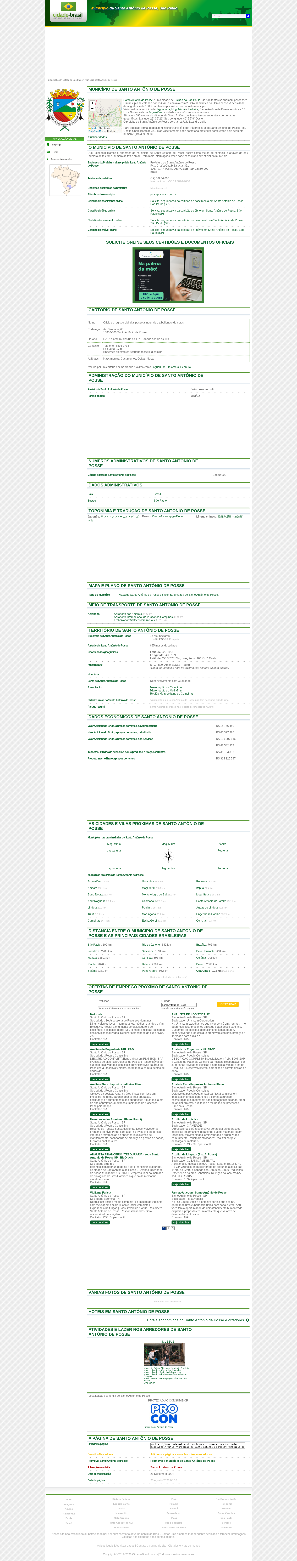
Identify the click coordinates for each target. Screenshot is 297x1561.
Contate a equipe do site (151, 1545)
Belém (146, 964)
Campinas (94, 920)
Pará (174, 1499)
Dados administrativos (115, 485)
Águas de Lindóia (207, 907)
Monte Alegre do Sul (154, 894)
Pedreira (193, 109)
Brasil (157, 494)
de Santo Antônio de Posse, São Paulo (134, 8)
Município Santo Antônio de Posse (101, 80)
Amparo (92, 888)
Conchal (201, 920)
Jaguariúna (163, 109)
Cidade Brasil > (55, 80)
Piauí (174, 1518)
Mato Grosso (121, 1518)
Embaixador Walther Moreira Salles (135, 620)
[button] (92, 103)
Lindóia (92, 907)
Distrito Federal (121, 1499)
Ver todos (149, 1383)
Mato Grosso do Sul (121, 1522)
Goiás (121, 1508)
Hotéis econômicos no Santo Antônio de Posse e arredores (196, 1320)
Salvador (147, 951)
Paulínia (147, 907)
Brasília (201, 944)
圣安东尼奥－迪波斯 (230, 516)
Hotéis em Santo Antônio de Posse (129, 1311)
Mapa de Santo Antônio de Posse (139, 594)
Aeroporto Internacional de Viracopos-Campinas (143, 617)
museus (168, 1341)
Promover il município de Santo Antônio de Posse (182, 1460)
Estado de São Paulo (73, 80)
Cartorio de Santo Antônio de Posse (132, 310)
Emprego (56, 145)
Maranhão (121, 1513)
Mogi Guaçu (203, 894)
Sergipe (226, 1522)
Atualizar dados (97, 137)
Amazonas (69, 1513)
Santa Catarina (226, 1513)
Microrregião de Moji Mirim (166, 690)
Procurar (228, 1004)
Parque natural (96, 706)
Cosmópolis (149, 901)
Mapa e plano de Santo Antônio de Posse (137, 585)
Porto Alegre (149, 970)
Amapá (69, 1508)
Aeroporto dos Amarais (128, 613)
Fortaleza (93, 951)
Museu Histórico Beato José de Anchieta (163, 1372)
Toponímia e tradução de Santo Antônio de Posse (147, 510)
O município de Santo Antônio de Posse (134, 147)
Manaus (92, 957)
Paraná (174, 1508)
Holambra (173, 367)
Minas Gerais (121, 1527)
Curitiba (147, 957)
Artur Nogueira (97, 901)
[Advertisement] (148, 52)
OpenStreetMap (96, 130)
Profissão (103, 1001)
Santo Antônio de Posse (138, 100)
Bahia (68, 1518)
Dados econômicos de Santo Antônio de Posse (143, 716)
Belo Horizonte (205, 951)
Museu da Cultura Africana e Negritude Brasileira (167, 1368)
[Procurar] (248, 16)
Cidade (165, 1001)
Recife (92, 964)
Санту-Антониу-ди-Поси (167, 516)
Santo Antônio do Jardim (211, 901)
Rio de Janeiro (151, 944)
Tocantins (226, 1527)
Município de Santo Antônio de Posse (132, 89)
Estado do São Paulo (187, 100)
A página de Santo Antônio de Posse (131, 1438)
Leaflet (94, 128)
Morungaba (149, 914)
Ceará (68, 1523)
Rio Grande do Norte (174, 1527)
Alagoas (69, 1504)
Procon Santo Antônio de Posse (158, 1427)
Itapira (222, 844)
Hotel (55, 152)
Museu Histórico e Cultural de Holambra (162, 1370)
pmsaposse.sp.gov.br (163, 194)
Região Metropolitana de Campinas (171, 693)
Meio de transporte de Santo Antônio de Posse (145, 605)
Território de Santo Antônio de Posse (134, 630)
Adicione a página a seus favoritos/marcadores (181, 1454)
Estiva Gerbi (149, 920)
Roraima (226, 1508)
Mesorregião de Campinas (166, 687)
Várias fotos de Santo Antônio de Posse (137, 1292)
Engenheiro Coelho (208, 914)
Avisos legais (105, 1545)
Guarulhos (203, 970)
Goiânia (201, 957)
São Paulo (160, 500)
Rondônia (226, 1503)
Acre (69, 1499)
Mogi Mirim (178, 109)
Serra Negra (95, 894)
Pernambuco (174, 1513)
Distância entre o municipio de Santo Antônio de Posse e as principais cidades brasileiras (146, 933)
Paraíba (173, 1503)
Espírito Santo (121, 1503)
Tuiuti (91, 914)
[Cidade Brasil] (67, 17)
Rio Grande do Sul (226, 1499)
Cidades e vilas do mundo (184, 1545)
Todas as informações (61, 159)
